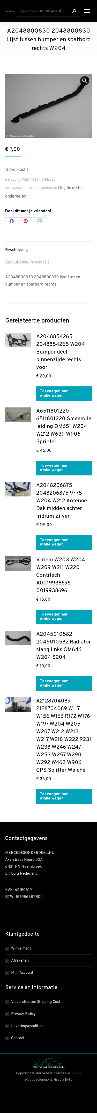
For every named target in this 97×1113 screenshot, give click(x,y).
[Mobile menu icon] (88, 11)
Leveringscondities (27, 1026)
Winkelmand (21, 948)
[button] (84, 80)
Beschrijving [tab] (16, 250)
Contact (18, 1038)
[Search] (74, 11)
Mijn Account (22, 972)
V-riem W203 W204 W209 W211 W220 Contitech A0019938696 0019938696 (60, 575)
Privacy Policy (23, 1014)
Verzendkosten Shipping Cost (36, 1002)
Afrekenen (20, 960)
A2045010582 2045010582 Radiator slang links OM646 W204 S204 (63, 646)
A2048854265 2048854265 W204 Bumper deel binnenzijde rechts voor (60, 352)
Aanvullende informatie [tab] (27, 262)
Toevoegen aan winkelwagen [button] (54, 393)
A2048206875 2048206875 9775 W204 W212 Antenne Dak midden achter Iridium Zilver (61, 501)
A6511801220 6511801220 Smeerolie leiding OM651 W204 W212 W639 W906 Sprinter (63, 426)
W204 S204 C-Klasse (38, 180)
